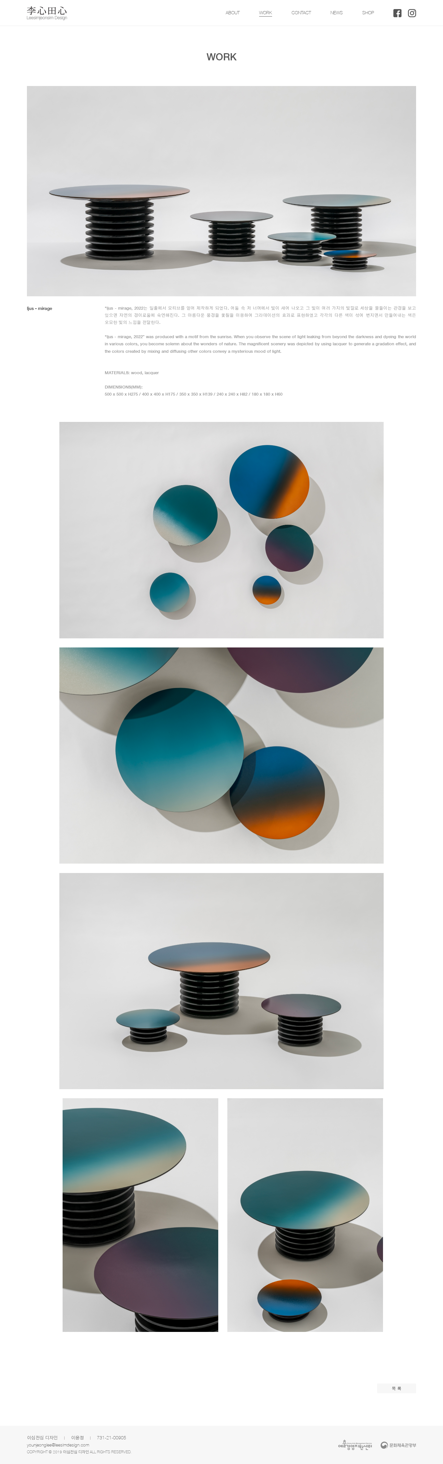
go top (430, 1451)
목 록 (396, 1388)
